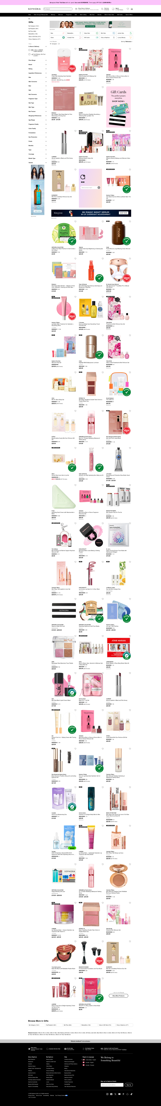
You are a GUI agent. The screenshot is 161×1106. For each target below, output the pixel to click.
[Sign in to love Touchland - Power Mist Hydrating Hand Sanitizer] (75, 48)
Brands (99, 14)
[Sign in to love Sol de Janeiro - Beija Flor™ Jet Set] (102, 673)
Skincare (60, 14)
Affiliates (30, 1070)
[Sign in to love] (129, 48)
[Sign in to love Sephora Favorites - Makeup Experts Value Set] (102, 131)
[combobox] (58, 9)
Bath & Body (83, 14)
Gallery (48, 1064)
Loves (47, 1082)
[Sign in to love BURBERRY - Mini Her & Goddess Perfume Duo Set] (129, 941)
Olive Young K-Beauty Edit (41, 14)
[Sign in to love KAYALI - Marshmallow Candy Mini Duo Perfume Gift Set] (75, 411)
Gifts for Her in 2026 (79, 1033)
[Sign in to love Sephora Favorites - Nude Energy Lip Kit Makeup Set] (102, 48)
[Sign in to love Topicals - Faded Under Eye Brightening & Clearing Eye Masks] (102, 221)
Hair (76, 14)
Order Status (49, 1066)
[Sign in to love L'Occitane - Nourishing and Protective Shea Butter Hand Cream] (129, 448)
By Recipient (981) (33, 28)
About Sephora (31, 1059)
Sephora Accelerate (32, 1082)
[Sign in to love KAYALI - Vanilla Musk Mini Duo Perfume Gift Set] (129, 710)
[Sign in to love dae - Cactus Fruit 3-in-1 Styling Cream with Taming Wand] (75, 710)
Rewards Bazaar (50, 1079)
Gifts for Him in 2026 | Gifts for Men (47, 1033)
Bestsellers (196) (33, 34)
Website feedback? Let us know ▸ (80, 1041)
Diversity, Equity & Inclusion (34, 1079)
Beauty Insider (49, 1059)
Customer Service (68, 1059)
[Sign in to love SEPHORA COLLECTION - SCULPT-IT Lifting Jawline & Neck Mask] (102, 978)
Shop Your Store (50, 1084)
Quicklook (64, 71)
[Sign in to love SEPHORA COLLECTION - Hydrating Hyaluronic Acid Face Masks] (102, 598)
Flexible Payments (68, 1082)
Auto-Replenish (49, 1075)
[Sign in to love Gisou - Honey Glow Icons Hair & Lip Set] (75, 448)
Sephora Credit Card (51, 1061)
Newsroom (30, 1061)
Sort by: (126, 41)
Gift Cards (120, 14)
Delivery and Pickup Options (70, 1064)
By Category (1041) (34, 26)
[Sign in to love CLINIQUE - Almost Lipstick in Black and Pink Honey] (129, 673)
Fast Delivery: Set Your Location (39, 55)
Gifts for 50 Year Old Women (119, 1033)
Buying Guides (67, 1073)
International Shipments (69, 1070)
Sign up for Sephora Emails (108, 1081)
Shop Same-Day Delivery (52, 1086)
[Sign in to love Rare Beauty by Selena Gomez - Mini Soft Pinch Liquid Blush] (129, 411)
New (29, 14)
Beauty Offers (49, 1077)
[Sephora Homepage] (34, 9)
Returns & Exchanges (69, 1061)
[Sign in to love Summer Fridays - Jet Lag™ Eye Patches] (129, 598)
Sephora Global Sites (33, 1077)
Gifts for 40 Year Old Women (63, 1034)
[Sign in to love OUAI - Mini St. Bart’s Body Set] (75, 372)
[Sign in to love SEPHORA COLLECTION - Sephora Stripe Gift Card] (75, 598)
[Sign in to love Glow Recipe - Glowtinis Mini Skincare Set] (129, 902)
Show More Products (118, 996)
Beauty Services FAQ (69, 1075)
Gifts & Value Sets (109, 14)
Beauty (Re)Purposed (33, 1084)
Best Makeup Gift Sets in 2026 (66, 1033)
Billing (65, 1068)
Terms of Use (39, 1095)
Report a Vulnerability (33, 1086)
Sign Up (129, 1085)
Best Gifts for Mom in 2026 (104, 1033)
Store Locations (68, 1079)
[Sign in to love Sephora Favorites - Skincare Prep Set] (75, 335)
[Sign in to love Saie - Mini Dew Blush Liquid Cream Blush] (75, 673)
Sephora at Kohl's (68, 1077)
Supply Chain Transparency (34, 1068)
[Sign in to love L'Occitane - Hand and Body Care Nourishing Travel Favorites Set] (102, 296)
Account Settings (50, 1070)
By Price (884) (32, 31)
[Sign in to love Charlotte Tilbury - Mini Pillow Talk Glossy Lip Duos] (129, 825)
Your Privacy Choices (60, 1095)
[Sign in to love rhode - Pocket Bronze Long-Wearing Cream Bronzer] (129, 221)
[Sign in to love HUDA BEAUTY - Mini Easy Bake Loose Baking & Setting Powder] (102, 523)
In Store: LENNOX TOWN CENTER (38, 50)
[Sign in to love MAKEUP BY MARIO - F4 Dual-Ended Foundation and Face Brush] (102, 941)
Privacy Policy (31, 1095)
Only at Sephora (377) (34, 39)
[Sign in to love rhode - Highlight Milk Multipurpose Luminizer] (102, 335)
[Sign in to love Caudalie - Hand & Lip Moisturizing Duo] (75, 787)
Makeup (53, 14)
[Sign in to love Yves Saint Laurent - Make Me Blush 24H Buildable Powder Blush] (75, 941)
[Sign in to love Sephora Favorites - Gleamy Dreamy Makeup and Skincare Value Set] (129, 131)
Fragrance (69, 14)
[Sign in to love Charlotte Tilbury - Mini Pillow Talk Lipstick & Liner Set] (75, 561)
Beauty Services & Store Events (53, 1073)
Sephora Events (31, 1073)
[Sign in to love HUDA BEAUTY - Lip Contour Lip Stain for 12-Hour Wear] (102, 561)
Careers (30, 1064)
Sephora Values (31, 1066)
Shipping (66, 1066)
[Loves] (128, 9)
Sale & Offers (129, 14)
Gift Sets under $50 (91, 1033)
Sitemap (52, 1095)
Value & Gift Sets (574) (35, 36)
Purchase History (50, 1068)
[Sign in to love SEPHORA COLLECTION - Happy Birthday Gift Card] (75, 864)
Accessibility (67, 1084)
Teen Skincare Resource (70, 1086)
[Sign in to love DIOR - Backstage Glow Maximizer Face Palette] (75, 636)
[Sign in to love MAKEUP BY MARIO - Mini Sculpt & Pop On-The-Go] (129, 485)
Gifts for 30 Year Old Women (47, 1034)
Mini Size (92, 14)
